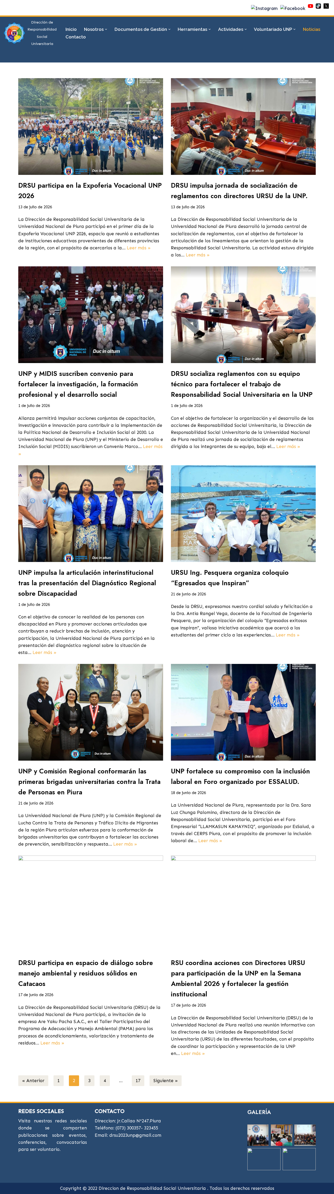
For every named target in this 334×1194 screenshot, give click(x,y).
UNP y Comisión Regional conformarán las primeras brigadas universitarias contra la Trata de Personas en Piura (89, 781)
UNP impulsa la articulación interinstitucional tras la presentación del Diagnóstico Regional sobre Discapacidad (87, 583)
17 (138, 1080)
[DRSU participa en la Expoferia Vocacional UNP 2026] (90, 126)
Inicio (71, 29)
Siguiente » (165, 1080)
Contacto (75, 36)
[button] (106, 29)
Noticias (311, 29)
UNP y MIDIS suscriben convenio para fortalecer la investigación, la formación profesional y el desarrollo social (78, 384)
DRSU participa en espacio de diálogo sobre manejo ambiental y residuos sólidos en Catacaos (85, 973)
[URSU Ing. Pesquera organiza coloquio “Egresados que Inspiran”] (243, 513)
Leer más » (139, 247)
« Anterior (33, 1080)
